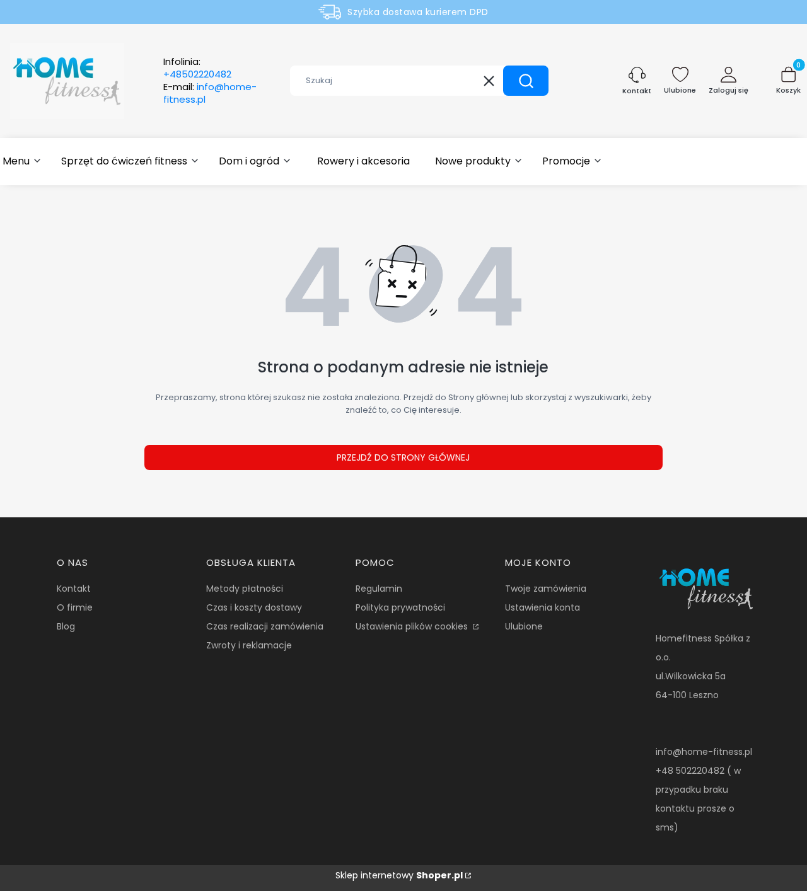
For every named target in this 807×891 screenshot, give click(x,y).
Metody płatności (244, 588)
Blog (66, 626)
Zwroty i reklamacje (249, 645)
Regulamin (379, 588)
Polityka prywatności (400, 607)
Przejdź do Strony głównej (403, 457)
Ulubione (524, 626)
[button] (526, 81)
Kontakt (74, 588)
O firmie (75, 607)
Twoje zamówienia (545, 588)
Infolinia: (197, 68)
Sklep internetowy (399, 875)
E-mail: (210, 93)
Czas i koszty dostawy (254, 607)
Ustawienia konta (542, 607)
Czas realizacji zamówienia (264, 626)
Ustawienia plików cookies (413, 626)
